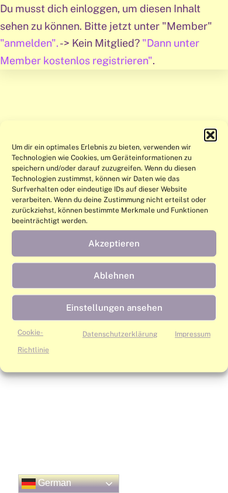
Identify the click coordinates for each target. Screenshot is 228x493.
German (53, 483)
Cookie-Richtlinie (33, 341)
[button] (210, 135)
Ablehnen (114, 275)
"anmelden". (30, 43)
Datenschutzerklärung (119, 334)
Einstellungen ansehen (114, 308)
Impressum (192, 334)
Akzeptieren (114, 243)
